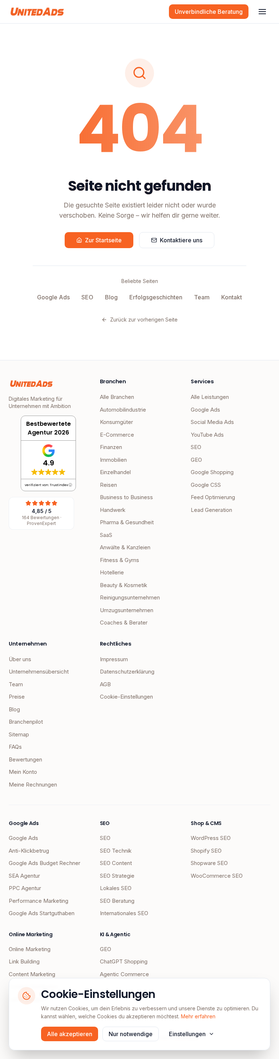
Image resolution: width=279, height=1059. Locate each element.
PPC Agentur (25, 888)
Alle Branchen (117, 396)
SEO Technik (116, 850)
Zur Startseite (103, 240)
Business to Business (126, 497)
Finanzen (111, 447)
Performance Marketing (38, 900)
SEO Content (116, 863)
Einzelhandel (115, 472)
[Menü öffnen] (262, 12)
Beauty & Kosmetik (123, 585)
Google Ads (53, 297)
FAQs (15, 746)
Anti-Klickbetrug (29, 850)
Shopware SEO (209, 863)
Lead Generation (211, 509)
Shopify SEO (206, 850)
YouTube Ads (207, 434)
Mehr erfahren (198, 1016)
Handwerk (112, 509)
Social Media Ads (212, 422)
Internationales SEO (124, 913)
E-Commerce (117, 434)
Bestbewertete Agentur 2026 (48, 428)
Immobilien (113, 459)
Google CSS (206, 484)
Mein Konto (23, 771)
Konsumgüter (116, 422)
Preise (17, 696)
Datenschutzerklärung (127, 671)
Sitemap (19, 734)
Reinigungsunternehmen (130, 597)
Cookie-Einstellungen (126, 696)
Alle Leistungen (210, 396)
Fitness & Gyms (119, 560)
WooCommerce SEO (217, 875)
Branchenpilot (26, 721)
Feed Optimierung (213, 497)
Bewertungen (25, 759)
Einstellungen (187, 1034)
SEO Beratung (117, 900)
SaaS (106, 534)
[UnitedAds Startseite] (37, 11)
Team (202, 297)
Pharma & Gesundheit (127, 522)
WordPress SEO (211, 837)
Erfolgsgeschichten (155, 297)
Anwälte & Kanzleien (125, 547)
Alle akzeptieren (69, 1034)
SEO (87, 297)
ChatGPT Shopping (123, 961)
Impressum (114, 659)
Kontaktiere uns (181, 240)
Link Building (24, 961)
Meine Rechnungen (33, 784)
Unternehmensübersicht (39, 671)
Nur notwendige (131, 1034)
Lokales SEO (116, 888)
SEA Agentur (24, 875)
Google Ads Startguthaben (41, 913)
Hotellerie (112, 572)
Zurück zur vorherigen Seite (144, 319)
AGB (105, 684)
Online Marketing (29, 949)
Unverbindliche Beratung (209, 11)
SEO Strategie (117, 875)
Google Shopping (212, 472)
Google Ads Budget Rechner (44, 863)
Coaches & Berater (123, 622)
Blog (111, 297)
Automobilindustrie (123, 409)
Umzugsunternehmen (126, 610)
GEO (196, 459)
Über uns (20, 659)
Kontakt (231, 297)
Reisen (108, 484)
